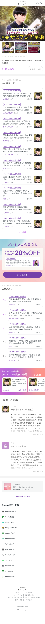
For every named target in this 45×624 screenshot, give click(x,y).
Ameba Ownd (10, 539)
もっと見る (22, 232)
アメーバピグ (9, 544)
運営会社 (29, 600)
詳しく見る (23, 274)
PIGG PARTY (9, 549)
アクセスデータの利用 (32, 597)
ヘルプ (16, 593)
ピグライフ (8, 560)
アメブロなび (9, 571)
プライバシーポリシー (15, 597)
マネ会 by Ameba (11, 528)
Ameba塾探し (9, 517)
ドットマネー (9, 522)
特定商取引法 (29, 595)
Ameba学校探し (10, 576)
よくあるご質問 (26, 593)
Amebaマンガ (9, 555)
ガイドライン (18, 595)
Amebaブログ (9, 533)
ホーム (4, 56)
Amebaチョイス (10, 511)
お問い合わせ (19, 600)
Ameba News (9, 566)
